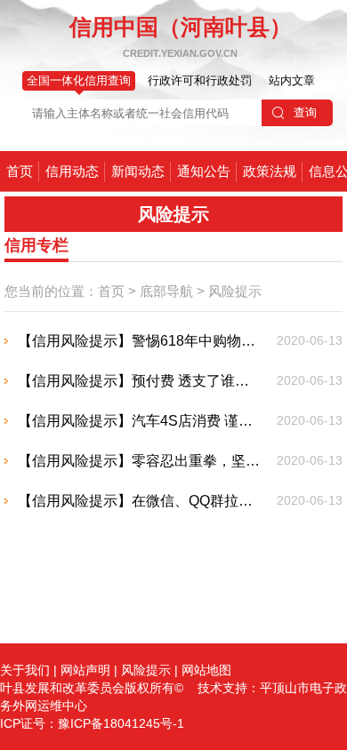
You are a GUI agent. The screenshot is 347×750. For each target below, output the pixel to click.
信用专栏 (36, 245)
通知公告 (203, 171)
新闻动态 (138, 171)
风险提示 (235, 291)
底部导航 (166, 291)
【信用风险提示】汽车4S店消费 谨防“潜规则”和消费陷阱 (140, 420)
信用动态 (72, 171)
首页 (19, 171)
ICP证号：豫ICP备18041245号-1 (92, 723)
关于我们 (25, 670)
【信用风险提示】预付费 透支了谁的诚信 (140, 380)
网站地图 (206, 670)
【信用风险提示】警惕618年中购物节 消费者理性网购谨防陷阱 (140, 340)
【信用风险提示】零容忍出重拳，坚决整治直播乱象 (140, 460)
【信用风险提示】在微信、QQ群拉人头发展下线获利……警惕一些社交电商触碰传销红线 (140, 500)
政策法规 (269, 171)
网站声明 (85, 670)
